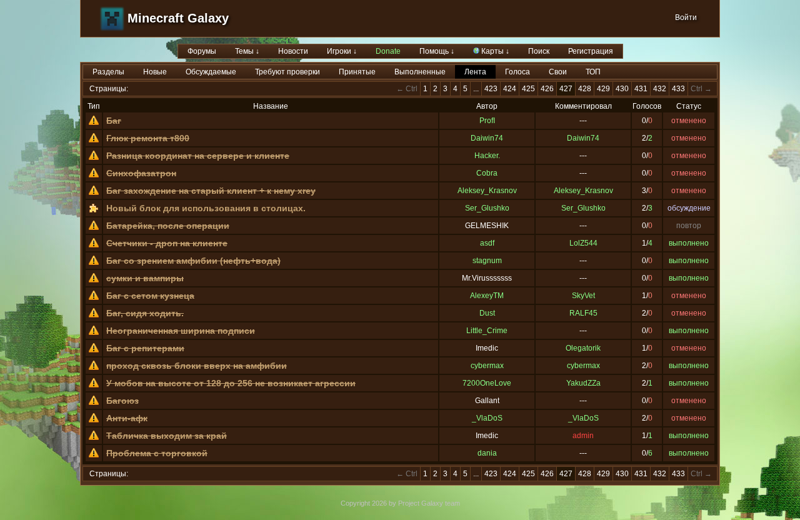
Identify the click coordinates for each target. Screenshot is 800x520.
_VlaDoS (487, 418)
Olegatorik (583, 348)
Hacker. (487, 155)
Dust (487, 313)
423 (491, 88)
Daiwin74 (487, 138)
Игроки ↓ (342, 51)
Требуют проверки (287, 72)
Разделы (108, 72)
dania (487, 453)
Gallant (487, 400)
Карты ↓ (494, 51)
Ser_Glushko (487, 208)
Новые (155, 72)
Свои (558, 72)
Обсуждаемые (211, 72)
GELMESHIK (487, 225)
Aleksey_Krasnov (487, 190)
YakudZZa (583, 383)
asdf (487, 243)
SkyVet (583, 295)
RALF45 (583, 313)
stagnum (487, 260)
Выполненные (420, 72)
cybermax (487, 365)
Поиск (538, 51)
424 (509, 88)
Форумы (202, 51)
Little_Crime (487, 330)
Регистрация (590, 51)
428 (584, 88)
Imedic (487, 348)
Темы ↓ (247, 51)
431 (641, 88)
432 (659, 88)
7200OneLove (486, 383)
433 (678, 88)
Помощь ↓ (436, 51)
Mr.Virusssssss (487, 278)
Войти (686, 17)
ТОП (593, 72)
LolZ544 (583, 243)
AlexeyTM (487, 295)
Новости (293, 51)
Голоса (517, 72)
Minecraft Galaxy (178, 18)
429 (603, 88)
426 (547, 88)
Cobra (487, 173)
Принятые (357, 72)
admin (583, 435)
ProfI (487, 120)
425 (528, 88)
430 (622, 88)
